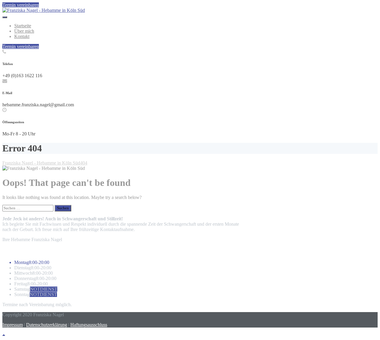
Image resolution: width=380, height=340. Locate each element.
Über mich (24, 31)
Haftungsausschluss (88, 324)
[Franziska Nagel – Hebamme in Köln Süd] (43, 10)
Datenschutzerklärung (46, 324)
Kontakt (21, 36)
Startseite (22, 25)
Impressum (12, 324)
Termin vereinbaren (20, 4)
